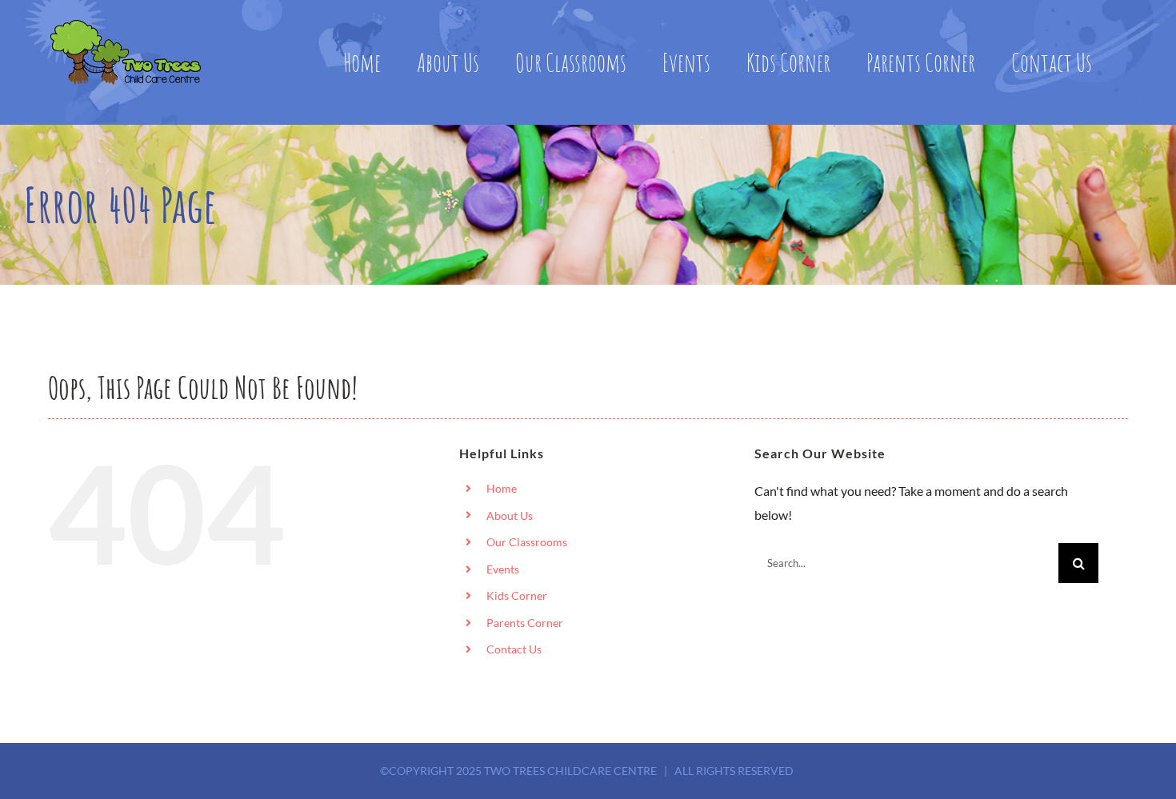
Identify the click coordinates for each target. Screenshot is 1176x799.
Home (501, 488)
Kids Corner (516, 595)
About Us (509, 515)
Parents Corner (524, 622)
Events (502, 569)
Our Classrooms (526, 542)
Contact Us (514, 649)
